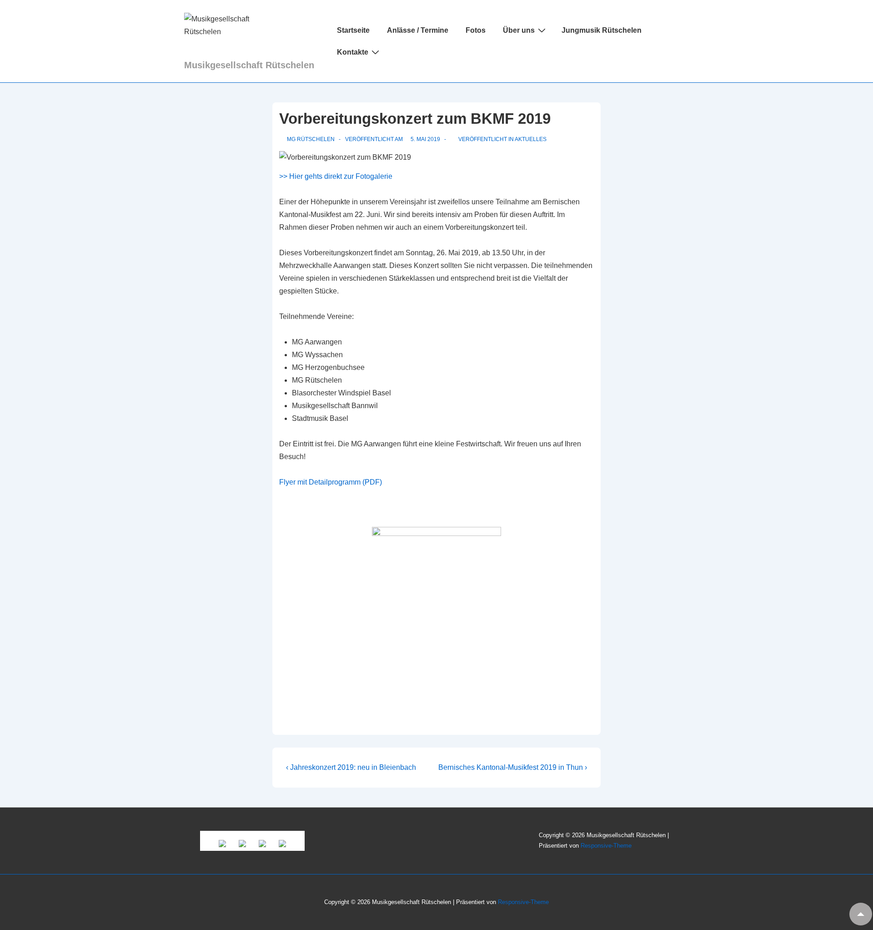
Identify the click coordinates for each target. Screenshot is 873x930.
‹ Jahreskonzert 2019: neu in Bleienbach (351, 767)
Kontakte (352, 52)
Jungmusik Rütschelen (602, 30)
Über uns (519, 30)
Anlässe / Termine (417, 30)
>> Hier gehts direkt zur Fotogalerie (335, 176)
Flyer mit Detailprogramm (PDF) (330, 482)
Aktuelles (531, 139)
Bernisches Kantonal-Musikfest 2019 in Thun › (512, 767)
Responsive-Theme (606, 845)
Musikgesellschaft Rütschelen (249, 65)
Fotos (476, 30)
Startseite (353, 30)
